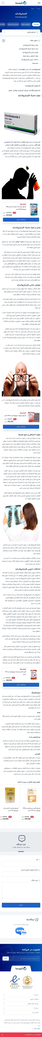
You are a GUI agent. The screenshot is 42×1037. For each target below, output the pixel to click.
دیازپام (26, 441)
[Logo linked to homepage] (21, 3)
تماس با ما (35, 1012)
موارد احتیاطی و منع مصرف (30, 56)
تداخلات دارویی (34, 999)
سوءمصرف (35, 63)
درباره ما (36, 1008)
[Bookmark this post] (3, 40)
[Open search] (3, 3)
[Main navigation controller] (39, 3)
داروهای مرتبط (26, 24)
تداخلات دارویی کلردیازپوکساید (29, 60)
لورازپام (22, 441)
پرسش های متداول (33, 1004)
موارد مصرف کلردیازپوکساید (30, 45)
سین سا (38, 8)
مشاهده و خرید (21, 220)
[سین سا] (21, 968)
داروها (32, 8)
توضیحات (36, 24)
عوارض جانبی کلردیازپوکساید (30, 52)
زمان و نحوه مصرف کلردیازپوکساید (28, 49)
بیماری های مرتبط (13, 24)
